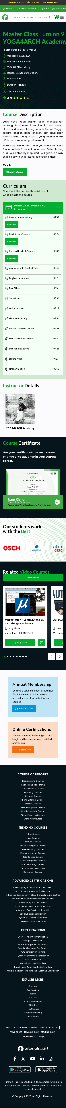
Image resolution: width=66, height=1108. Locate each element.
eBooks (33, 993)
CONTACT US (52, 1027)
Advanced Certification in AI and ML (33, 910)
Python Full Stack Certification (33, 917)
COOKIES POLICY (29, 1036)
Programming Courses (33, 781)
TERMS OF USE (16, 1032)
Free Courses (33, 1009)
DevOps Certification (33, 940)
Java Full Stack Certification (33, 914)
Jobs (45, 8)
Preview (11, 224)
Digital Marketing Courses (33, 815)
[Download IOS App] (46, 1069)
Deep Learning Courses (33, 849)
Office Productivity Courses (32, 811)
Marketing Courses (33, 792)
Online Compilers (26, 8)
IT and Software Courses (33, 800)
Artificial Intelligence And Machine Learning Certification (33, 970)
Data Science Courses (33, 857)
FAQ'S (41, 1036)
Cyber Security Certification (33, 963)
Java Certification (33, 959)
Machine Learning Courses (32, 853)
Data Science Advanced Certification (33, 891)
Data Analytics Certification (33, 921)
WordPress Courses (33, 818)
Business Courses (33, 796)
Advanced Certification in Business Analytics (33, 898)
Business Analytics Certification (33, 937)
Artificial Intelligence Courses (33, 845)
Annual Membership (33, 1001)
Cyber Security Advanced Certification (33, 906)
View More (33, 577)
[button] (4, 656)
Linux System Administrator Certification (33, 967)
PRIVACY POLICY (31, 1032)
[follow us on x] (23, 1059)
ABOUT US (10, 1027)
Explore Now (25, 749)
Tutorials (33, 997)
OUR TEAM (22, 1027)
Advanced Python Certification (33, 902)
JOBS (41, 1027)
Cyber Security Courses (33, 788)
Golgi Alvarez (15, 628)
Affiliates (33, 1005)
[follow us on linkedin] (42, 1059)
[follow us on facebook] (15, 1059)
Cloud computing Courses (33, 860)
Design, (11, 73)
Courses (33, 986)
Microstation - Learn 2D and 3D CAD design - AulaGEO (24, 621)
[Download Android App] (20, 1069)
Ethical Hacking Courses (32, 864)
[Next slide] (59, 656)
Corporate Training (33, 1012)
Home (8, 8)
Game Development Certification (33, 944)
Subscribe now (26, 708)
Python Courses (33, 834)
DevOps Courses (33, 841)
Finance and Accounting (33, 784)
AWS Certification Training (33, 952)
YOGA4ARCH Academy (18, 67)
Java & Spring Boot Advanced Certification (33, 887)
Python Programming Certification (33, 955)
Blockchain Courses (32, 872)
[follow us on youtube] (32, 1059)
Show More (14, 172)
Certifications (33, 990)
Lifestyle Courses (33, 803)
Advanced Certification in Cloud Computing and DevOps (33, 895)
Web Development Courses (33, 807)
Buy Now (22, 642)
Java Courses (33, 838)
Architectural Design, (27, 73)
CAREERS (33, 1027)
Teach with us (32, 1016)
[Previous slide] (51, 656)
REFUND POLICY (48, 1032)
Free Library (60, 8)
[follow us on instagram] (50, 1059)
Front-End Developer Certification (33, 948)
